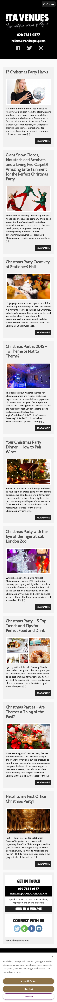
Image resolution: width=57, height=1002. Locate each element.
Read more (43, 141)
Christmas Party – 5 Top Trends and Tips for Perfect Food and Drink (26, 626)
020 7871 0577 (28, 35)
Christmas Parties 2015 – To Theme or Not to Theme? (26, 351)
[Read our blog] (24, 931)
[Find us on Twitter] (29, 49)
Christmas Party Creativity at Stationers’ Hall (28, 264)
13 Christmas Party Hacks (27, 72)
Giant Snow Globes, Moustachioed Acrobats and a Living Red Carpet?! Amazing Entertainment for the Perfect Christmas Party (27, 167)
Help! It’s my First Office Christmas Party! (26, 799)
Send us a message (28, 908)
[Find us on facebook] (41, 49)
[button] (49, 4)
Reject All (29, 989)
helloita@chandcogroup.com (28, 40)
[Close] (53, 956)
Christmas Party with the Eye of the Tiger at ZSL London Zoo (27, 536)
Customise (28, 996)
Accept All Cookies (28, 981)
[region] (28, 977)
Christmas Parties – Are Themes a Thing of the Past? (25, 712)
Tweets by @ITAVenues (17, 940)
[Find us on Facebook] (18, 49)
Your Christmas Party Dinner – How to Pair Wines (23, 447)
